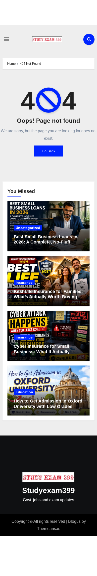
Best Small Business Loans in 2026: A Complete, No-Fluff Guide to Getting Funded (45, 242)
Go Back (48, 151)
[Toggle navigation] (6, 39)
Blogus (74, 521)
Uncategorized (28, 228)
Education (24, 392)
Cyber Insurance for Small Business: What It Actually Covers (42, 352)
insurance (24, 282)
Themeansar (48, 528)
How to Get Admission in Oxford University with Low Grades (48, 403)
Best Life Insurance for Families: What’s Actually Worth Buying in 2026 (48, 297)
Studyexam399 (48, 490)
